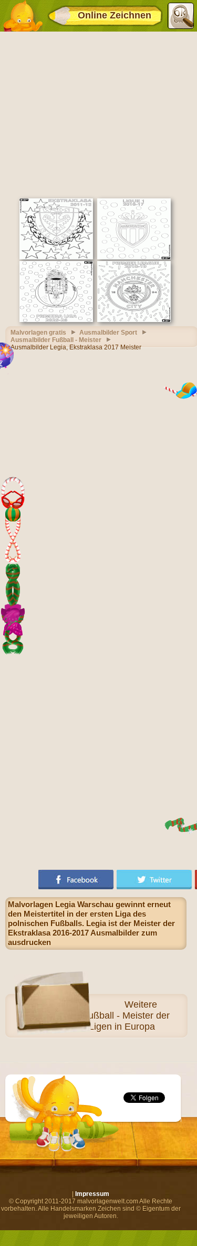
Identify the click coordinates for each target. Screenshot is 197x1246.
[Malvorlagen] (23, 16)
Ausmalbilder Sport (108, 332)
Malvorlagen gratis (38, 332)
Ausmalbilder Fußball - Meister (56, 340)
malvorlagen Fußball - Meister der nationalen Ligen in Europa (99, 1021)
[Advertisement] (98, 113)
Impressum (92, 1194)
